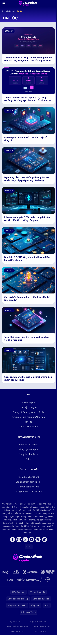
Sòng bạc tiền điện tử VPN (29, 491)
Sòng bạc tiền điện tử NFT (28, 481)
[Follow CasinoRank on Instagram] (19, 539)
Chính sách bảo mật (28, 426)
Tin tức (28, 421)
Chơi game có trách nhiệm (38, 621)
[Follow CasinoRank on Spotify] (38, 539)
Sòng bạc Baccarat (28, 444)
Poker (29, 459)
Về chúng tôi (28, 402)
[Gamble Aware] (24, 579)
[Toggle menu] (3, 3)
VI (27, 546)
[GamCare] (30, 572)
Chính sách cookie (17, 631)
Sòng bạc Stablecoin (28, 486)
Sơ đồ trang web (40, 631)
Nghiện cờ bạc (15, 621)
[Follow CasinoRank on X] (25, 539)
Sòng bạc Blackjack (28, 449)
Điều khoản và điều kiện (42, 626)
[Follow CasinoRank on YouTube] (31, 539)
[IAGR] (6, 572)
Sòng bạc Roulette (28, 454)
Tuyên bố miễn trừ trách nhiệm (17, 626)
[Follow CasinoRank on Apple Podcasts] (44, 539)
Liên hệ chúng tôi (28, 407)
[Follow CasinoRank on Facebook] (12, 539)
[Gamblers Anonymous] (16, 572)
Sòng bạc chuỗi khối (28, 477)
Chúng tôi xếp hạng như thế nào (28, 416)
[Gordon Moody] (47, 572)
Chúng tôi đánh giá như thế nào (29, 412)
